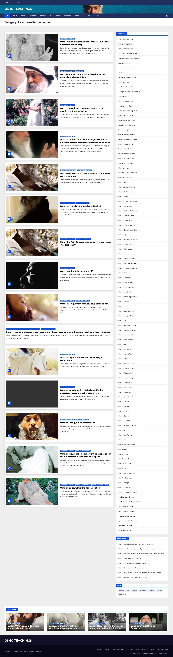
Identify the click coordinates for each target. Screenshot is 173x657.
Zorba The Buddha (124, 530)
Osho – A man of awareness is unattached (80, 206)
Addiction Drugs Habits (125, 44)
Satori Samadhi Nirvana (82, 300)
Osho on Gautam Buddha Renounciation (80, 488)
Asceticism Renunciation (67, 38)
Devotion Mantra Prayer (126, 115)
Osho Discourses (123, 168)
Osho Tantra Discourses (125, 473)
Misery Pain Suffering (125, 144)
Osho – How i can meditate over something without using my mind (140, 554)
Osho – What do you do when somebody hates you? (135, 544)
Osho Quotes (122, 449)
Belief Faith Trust (123, 82)
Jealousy (134, 590)
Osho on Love (122, 320)
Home (14, 16)
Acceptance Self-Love (125, 39)
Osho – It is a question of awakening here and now (84, 304)
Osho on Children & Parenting (127, 211)
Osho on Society (123, 411)
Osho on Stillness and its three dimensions (132, 577)
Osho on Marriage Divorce (126, 325)
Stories (43, 16)
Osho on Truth (122, 430)
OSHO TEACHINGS (18, 9)
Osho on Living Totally (125, 316)
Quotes (33, 16)
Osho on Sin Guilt (123, 406)
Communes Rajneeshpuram (127, 111)
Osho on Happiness (124, 278)
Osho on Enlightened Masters (100, 484)
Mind (148, 649)
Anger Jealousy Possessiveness (128, 58)
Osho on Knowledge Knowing (127, 297)
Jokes (23, 16)
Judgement (142, 590)
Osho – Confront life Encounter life (77, 271)
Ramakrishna (122, 594)
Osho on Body (122, 196)
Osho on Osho (79, 71)
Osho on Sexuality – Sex (126, 397)
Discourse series (135, 653)
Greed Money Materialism (126, 125)
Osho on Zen (122, 440)
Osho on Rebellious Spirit (126, 368)
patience (159, 590)
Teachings (79, 16)
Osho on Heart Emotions (126, 287)
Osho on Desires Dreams (126, 225)
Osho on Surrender (124, 421)
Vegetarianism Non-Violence (127, 521)
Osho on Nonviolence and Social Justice (131, 563)
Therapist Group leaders (126, 516)
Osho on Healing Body (125, 282)
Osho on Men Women (125, 340)
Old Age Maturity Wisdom (126, 154)
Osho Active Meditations (125, 158)
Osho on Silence (123, 402)
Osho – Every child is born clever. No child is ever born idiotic (139, 573)
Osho (96, 16)
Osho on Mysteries (124, 349)
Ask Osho (120, 73)
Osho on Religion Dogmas (126, 378)
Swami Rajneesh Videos (125, 511)
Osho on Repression (124, 382)
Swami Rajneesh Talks (125, 506)
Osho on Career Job (124, 206)
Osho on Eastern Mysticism (127, 230)
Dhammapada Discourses (48, 328)
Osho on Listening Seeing (126, 311)
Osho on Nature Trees (125, 354)
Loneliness (151, 590)
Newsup (30, 651)
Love (143, 649)
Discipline (121, 590)
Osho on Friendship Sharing (127, 268)
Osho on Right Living (124, 387)
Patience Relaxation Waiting (127, 492)
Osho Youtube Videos (125, 487)
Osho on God (122, 273)
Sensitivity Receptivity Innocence (128, 502)
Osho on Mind (122, 344)
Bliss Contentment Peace (126, 87)
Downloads (55, 16)
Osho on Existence (124, 244)
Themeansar (38, 651)
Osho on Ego (122, 235)
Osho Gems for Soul (124, 177)
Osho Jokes (121, 182)
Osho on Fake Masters (125, 249)
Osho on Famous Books (125, 254)
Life (88, 16)
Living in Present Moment (126, 135)
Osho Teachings (123, 483)
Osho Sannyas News (124, 459)
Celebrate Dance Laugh (125, 101)
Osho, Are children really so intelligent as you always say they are (140, 549)
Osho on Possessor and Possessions (130, 568)
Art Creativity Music (124, 63)
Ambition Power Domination (68, 170)
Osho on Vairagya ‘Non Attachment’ (77, 423)
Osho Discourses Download (127, 173)
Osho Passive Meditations (126, 444)
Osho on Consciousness (125, 216)
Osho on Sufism (123, 416)
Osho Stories (122, 468)
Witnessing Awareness (125, 526)
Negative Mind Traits (124, 149)
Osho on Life (121, 306)
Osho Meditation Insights (83, 450)
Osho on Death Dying (125, 220)
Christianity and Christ (125, 106)
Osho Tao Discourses (125, 478)
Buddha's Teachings (124, 96)
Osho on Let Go (123, 301)
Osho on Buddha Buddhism (83, 484)
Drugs (127, 590)
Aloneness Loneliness (125, 49)
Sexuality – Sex (155, 649)
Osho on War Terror (124, 435)
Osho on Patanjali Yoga (82, 203)
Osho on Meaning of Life (126, 335)
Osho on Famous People (126, 258)
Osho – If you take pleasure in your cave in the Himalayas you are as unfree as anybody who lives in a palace (58, 332)
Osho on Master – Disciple (126, 330)
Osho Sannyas (122, 454)
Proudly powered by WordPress (14, 651)
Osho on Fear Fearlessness (127, 263)
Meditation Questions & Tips (127, 139)
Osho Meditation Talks (82, 419)
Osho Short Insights (124, 464)
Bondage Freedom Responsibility (30, 328)
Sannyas (67, 16)
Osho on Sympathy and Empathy (129, 558)
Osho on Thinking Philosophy (127, 425)
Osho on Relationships (125, 373)
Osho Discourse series (125, 163)
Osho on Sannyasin (124, 392)
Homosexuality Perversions (127, 130)
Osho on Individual (124, 292)
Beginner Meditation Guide (83, 238)
